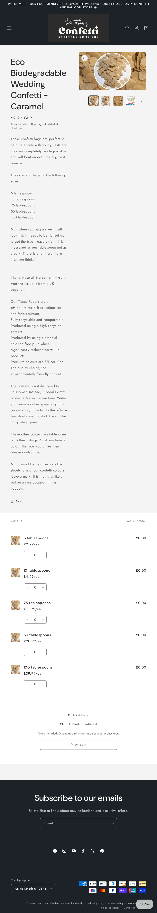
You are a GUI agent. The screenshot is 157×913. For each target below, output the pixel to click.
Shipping (35, 124)
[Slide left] (82, 100)
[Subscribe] (112, 823)
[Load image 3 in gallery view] (118, 101)
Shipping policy (110, 907)
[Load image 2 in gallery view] (106, 101)
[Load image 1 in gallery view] (94, 101)
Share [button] (20, 501)
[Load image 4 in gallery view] (131, 101)
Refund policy (95, 903)
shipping (83, 733)
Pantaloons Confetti (48, 903)
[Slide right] (141, 100)
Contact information (135, 907)
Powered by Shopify (72, 903)
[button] (9, 28)
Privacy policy (115, 903)
